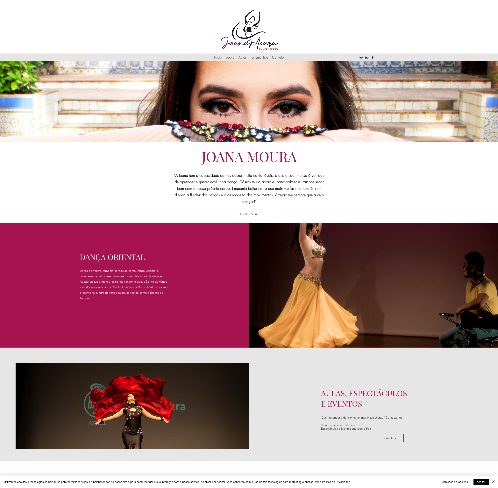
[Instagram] (361, 57)
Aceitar (481, 482)
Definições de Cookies (454, 482)
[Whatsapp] (367, 57)
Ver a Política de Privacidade (332, 482)
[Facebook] (373, 57)
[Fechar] (493, 482)
